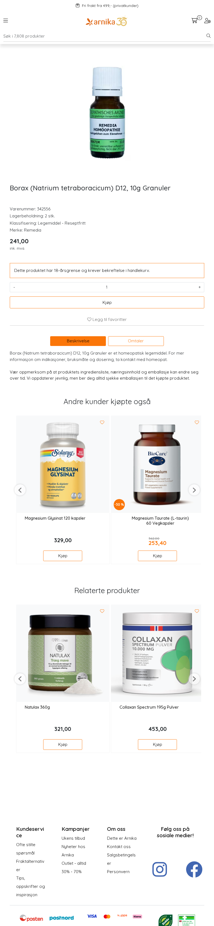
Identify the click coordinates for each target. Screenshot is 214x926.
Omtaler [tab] (136, 340)
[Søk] (208, 36)
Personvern (118, 871)
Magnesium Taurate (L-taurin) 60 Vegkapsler (160, 521)
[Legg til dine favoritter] (102, 422)
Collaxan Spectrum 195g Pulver (149, 707)
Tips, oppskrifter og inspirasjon (30, 886)
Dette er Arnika (122, 838)
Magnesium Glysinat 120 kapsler (55, 518)
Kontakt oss (119, 846)
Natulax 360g (37, 707)
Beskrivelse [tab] (78, 340)
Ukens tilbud (73, 838)
